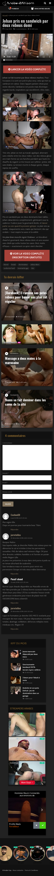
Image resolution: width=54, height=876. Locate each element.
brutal (13, 264)
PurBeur (14, 8)
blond (6, 264)
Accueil (5, 15)
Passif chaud (17, 579)
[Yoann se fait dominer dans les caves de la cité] (27, 408)
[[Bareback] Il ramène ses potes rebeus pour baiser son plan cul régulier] (27, 301)
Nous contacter (18, 870)
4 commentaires (20, 29)
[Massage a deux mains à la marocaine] (27, 367)
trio (32, 268)
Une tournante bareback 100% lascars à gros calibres (32, 667)
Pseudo (5, 473)
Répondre (14, 529)
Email (5, 482)
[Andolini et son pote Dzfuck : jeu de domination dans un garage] (16, 690)
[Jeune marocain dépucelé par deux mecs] (16, 654)
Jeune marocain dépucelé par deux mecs (30, 654)
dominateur (23, 264)
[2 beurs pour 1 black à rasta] (16, 680)
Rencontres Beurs (42, 9)
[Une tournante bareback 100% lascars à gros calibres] (16, 667)
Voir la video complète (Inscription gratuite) (28, 255)
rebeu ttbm (35, 264)
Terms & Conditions (31, 870)
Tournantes (14, 288)
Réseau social (7, 492)
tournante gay (23, 268)
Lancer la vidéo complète (28, 69)
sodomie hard (9, 268)
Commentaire (7, 443)
